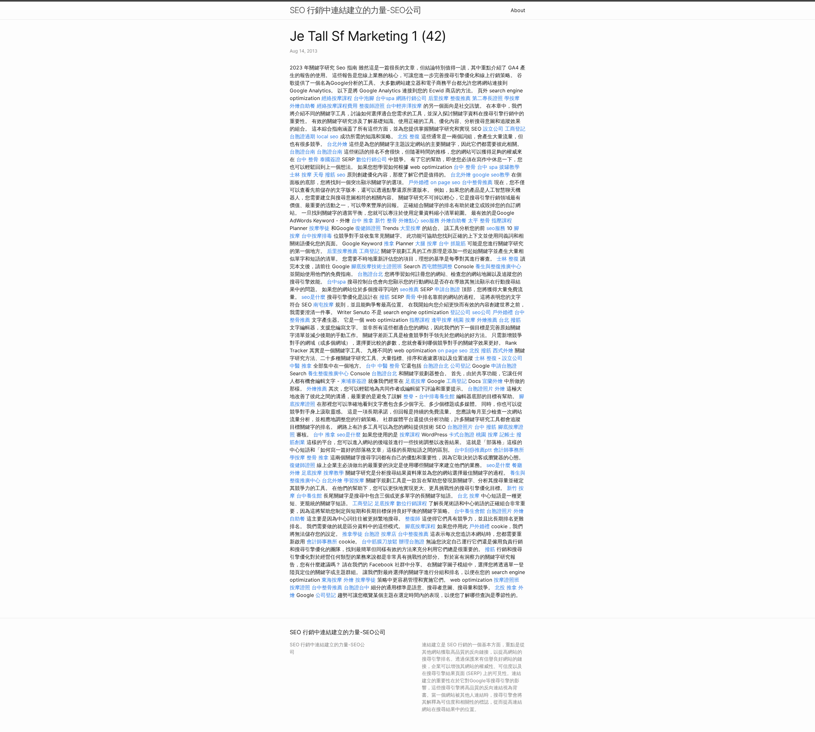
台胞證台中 (356, 587)
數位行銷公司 (371, 159)
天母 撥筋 (324, 174)
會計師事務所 (508, 450)
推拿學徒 (352, 534)
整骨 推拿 (318, 457)
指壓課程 (502, 220)
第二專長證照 (487, 98)
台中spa (385, 98)
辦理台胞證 (411, 541)
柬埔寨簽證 (353, 381)
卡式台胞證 (461, 434)
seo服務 (430, 220)
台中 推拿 (362, 220)
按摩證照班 (506, 580)
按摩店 (388, 534)
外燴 (500, 388)
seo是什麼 (313, 297)
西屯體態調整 (437, 266)
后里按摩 (438, 98)
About (518, 10)
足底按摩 (415, 381)
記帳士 (507, 434)
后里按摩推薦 (342, 251)
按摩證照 (300, 587)
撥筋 (384, 297)
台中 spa (487, 167)
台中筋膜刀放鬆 (379, 541)
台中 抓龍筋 (452, 243)
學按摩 (512, 98)
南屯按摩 (323, 304)
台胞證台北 (370, 274)
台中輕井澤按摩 (404, 106)
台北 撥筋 (510, 320)
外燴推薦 (487, 320)
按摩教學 (333, 473)
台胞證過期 (302, 136)
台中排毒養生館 (437, 396)
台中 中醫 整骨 (383, 365)
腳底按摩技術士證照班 (376, 266)
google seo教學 (491, 174)
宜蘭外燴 (492, 381)
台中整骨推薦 (477, 182)
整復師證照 (372, 106)
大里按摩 (410, 228)
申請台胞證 (447, 289)
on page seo (445, 182)
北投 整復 (409, 136)
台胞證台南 (302, 151)
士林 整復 (508, 258)
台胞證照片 (480, 388)
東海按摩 (332, 580)
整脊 (408, 396)
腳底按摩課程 (420, 526)
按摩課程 (410, 434)
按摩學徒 (319, 228)
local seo (327, 136)
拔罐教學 (509, 167)
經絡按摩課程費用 (337, 106)
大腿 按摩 (426, 243)
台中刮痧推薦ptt (473, 450)
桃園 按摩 (464, 320)
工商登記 (515, 129)
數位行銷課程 (411, 503)
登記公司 (460, 312)
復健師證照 (368, 228)
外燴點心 (409, 220)
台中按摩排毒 (316, 236)
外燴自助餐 (302, 106)
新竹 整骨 (386, 220)
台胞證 (371, 534)
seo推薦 (409, 289)
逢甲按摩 (441, 320)
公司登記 (460, 365)
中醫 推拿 (301, 365)
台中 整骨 (307, 159)
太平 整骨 (479, 220)
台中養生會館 (469, 511)
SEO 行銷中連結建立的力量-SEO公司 (355, 10)
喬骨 (411, 297)
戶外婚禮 (418, 182)
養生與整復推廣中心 (498, 266)
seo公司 (481, 312)
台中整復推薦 (413, 534)
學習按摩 (354, 480)
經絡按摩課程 (337, 98)
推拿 (389, 243)
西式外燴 (503, 350)
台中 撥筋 (485, 427)
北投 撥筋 (480, 350)
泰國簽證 (330, 159)
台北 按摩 (468, 495)
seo (341, 174)
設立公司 (493, 129)
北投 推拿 (506, 587)
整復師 (412, 518)
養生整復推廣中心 (328, 373)
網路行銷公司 (411, 98)
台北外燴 (337, 144)
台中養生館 (309, 495)
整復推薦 (460, 98)
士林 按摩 (301, 174)
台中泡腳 (364, 98)
